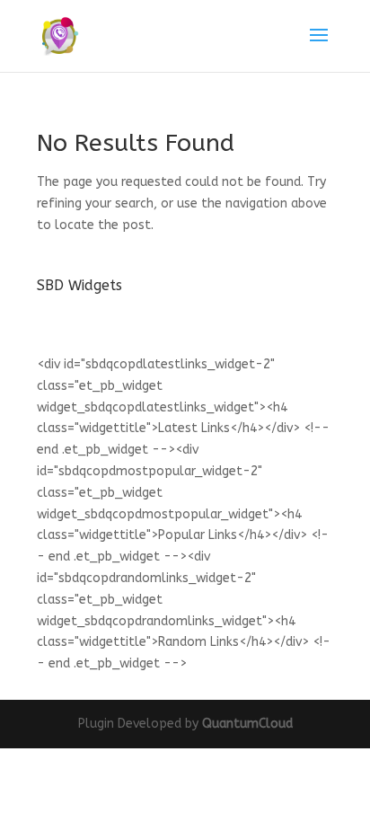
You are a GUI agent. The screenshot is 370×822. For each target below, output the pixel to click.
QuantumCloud (247, 723)
